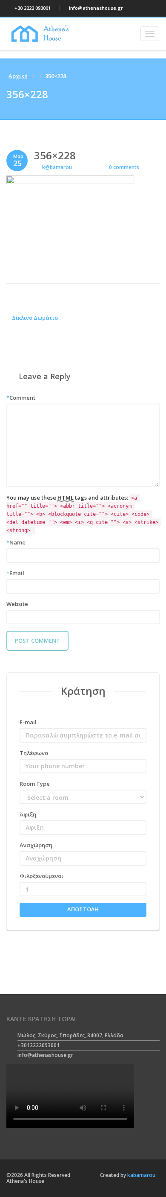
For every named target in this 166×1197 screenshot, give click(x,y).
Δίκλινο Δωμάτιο (34, 318)
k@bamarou (57, 167)
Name (16, 542)
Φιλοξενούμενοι (41, 876)
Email (15, 573)
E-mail (28, 722)
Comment (20, 397)
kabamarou (140, 1175)
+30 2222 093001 (32, 8)
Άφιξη (28, 814)
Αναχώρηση (36, 845)
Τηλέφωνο (34, 753)
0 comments (123, 167)
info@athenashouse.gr (95, 8)
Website (17, 604)
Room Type (35, 783)
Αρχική (18, 76)
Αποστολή (83, 909)
